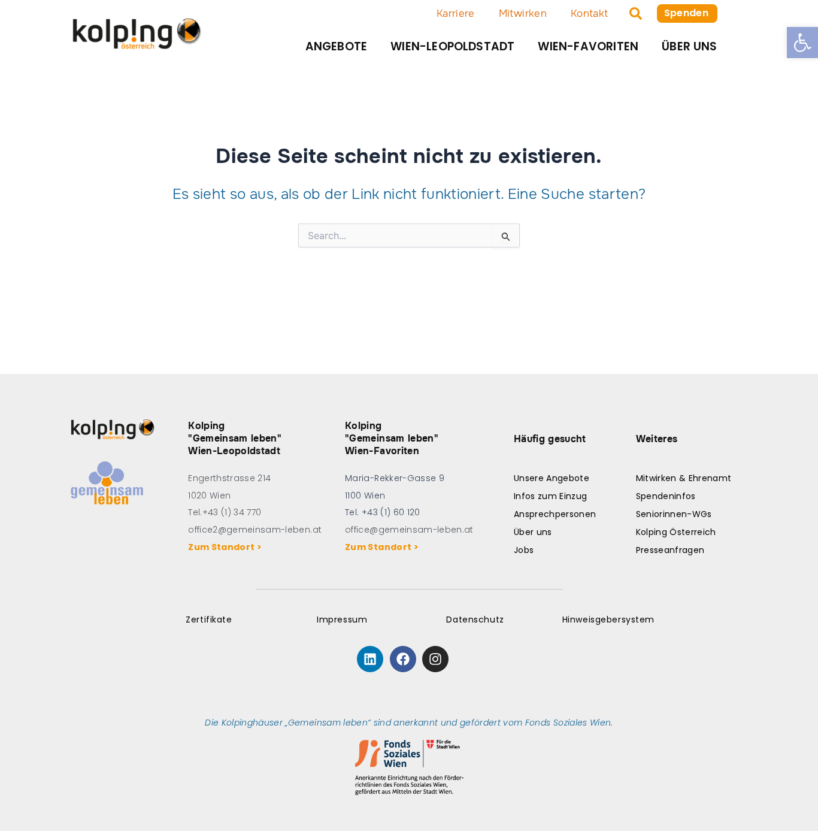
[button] (802, 42)
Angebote (336, 46)
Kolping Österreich (676, 532)
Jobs (524, 550)
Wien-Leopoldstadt (452, 46)
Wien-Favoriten (588, 46)
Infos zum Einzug (550, 496)
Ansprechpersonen (555, 514)
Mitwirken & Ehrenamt (684, 478)
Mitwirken (523, 13)
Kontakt (589, 13)
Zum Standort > (226, 547)
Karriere (456, 13)
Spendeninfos (666, 496)
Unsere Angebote (551, 478)
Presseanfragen (670, 550)
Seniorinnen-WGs (674, 514)
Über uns (689, 46)
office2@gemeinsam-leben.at (255, 530)
